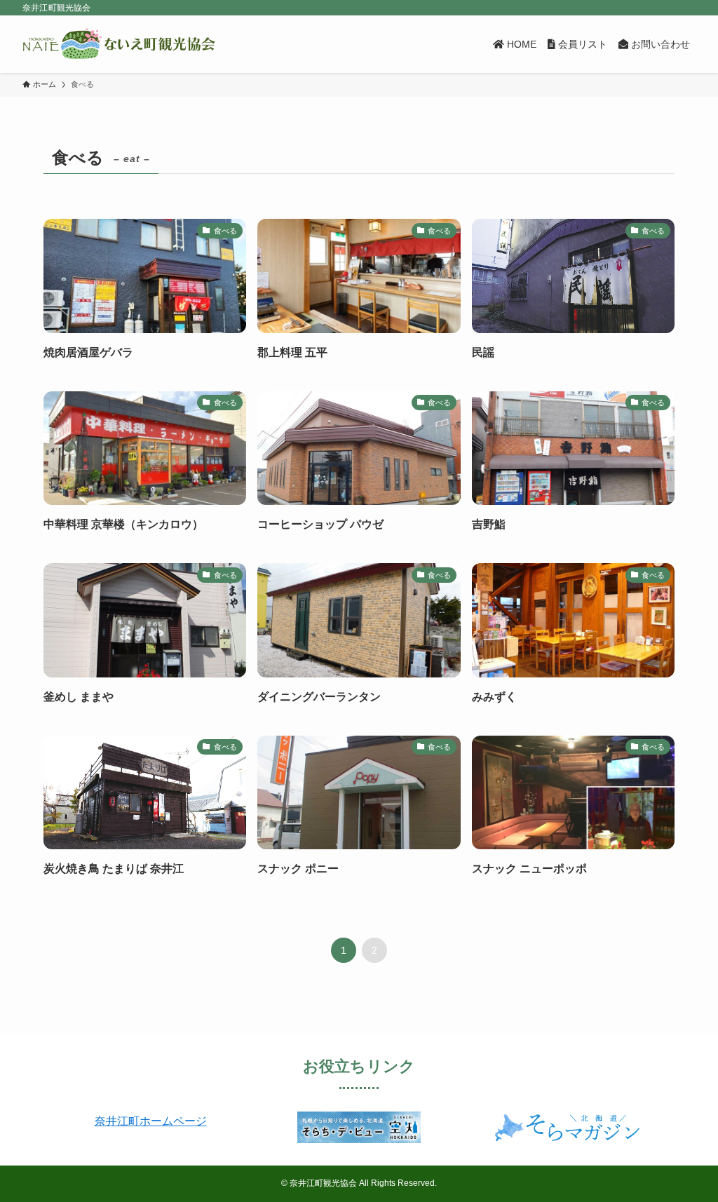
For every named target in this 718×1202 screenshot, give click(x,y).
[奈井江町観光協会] (118, 44)
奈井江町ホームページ (151, 1121)
